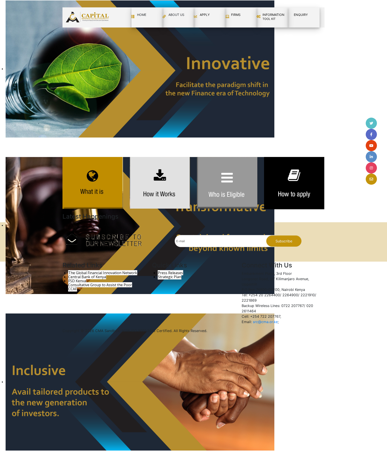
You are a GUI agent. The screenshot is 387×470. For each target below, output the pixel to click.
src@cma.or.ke (265, 322)
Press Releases (170, 272)
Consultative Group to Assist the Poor (100, 284)
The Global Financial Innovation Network (102, 272)
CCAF (72, 288)
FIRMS (236, 15)
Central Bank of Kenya (87, 276)
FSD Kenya (77, 280)
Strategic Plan (169, 276)
